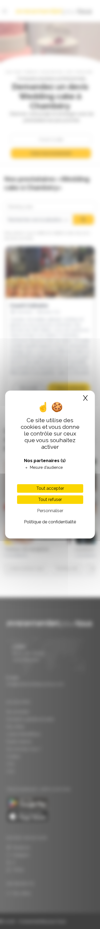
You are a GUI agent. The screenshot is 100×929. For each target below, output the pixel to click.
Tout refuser (50, 499)
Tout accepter (50, 488)
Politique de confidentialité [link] (50, 521)
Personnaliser (50, 510)
